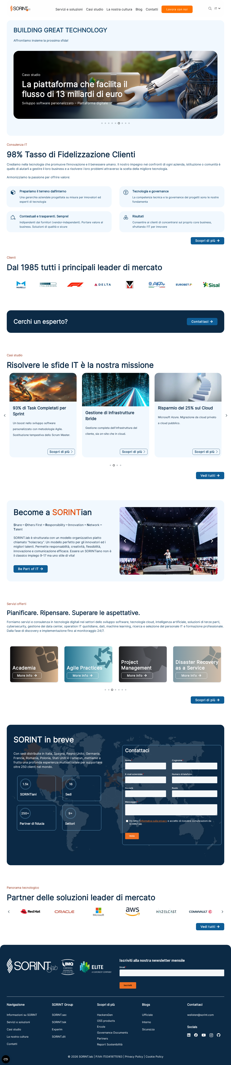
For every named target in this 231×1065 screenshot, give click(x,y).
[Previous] (4, 415)
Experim (57, 1029)
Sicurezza (148, 1029)
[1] (30, 911)
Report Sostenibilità (109, 1044)
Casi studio (14, 1029)
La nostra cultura (17, 1036)
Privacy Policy (134, 1056)
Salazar (184, 668)
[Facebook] (196, 1035)
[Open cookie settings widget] (6, 1059)
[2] (64, 911)
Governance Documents (112, 1032)
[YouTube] (204, 1035)
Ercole (101, 1026)
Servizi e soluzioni (18, 1022)
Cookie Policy (154, 1056)
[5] (166, 911)
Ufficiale (147, 1014)
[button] (210, 8)
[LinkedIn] (188, 1035)
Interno (146, 1022)
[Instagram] (211, 1035)
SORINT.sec (59, 1014)
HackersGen (105, 1014)
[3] (98, 911)
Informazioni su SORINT (22, 1014)
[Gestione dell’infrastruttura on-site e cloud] (43, 389)
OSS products (106, 1020)
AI (123, 668)
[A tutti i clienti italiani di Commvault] (188, 390)
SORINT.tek (59, 1022)
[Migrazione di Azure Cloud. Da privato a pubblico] (115, 387)
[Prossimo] (226, 415)
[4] (132, 911)
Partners (102, 1038)
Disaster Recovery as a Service (88, 665)
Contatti (12, 1044)
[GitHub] (218, 1035)
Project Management (28, 665)
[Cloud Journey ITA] (115, 85)
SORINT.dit (59, 1036)
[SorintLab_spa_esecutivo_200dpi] (20, 8)
